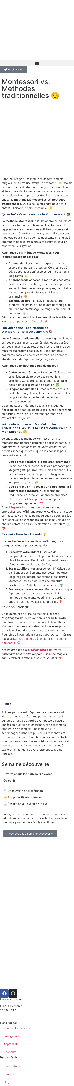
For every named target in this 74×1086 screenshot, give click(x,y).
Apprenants (10, 1044)
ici (40, 321)
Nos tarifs (9, 1052)
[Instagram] (13, 993)
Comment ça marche (17, 1028)
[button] (37, 63)
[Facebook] (4, 993)
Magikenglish (17, 507)
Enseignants (11, 1036)
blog (29, 638)
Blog (6, 1082)
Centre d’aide (12, 1066)
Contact (8, 1074)
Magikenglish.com (40, 649)
